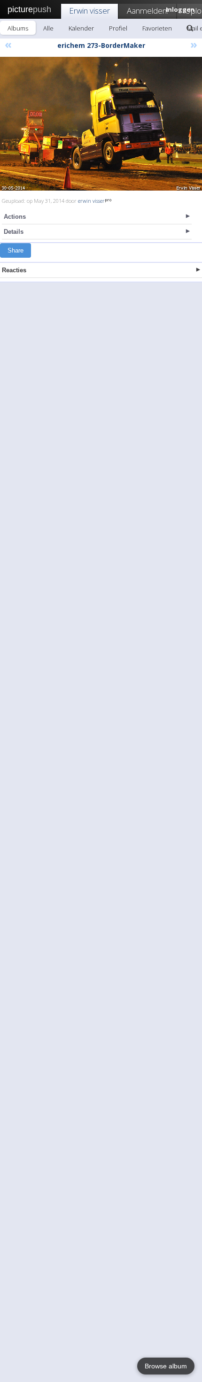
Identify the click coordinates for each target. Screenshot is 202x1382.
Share (15, 250)
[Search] (189, 28)
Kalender (81, 28)
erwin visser (91, 200)
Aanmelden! (147, 10)
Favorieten (157, 28)
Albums (18, 28)
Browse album (166, 1366)
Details (13, 231)
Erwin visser (89, 10)
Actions (15, 216)
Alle (48, 28)
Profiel (118, 28)
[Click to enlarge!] (101, 124)
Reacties (14, 270)
